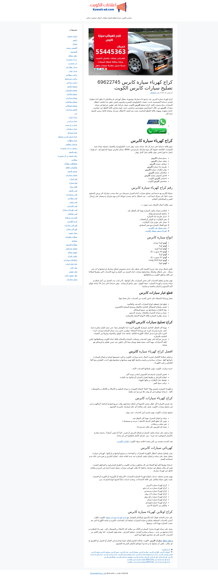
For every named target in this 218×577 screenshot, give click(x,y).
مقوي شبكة (72, 252)
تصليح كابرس (133, 552)
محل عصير (72, 233)
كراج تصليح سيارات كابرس (145, 554)
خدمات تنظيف (71, 144)
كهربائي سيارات (70, 225)
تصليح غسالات (71, 106)
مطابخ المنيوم (71, 245)
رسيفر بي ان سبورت (68, 148)
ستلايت (74, 160)
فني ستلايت (72, 198)
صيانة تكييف (72, 171)
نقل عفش (73, 272)
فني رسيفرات (71, 194)
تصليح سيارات (71, 98)
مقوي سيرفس (71, 248)
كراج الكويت (166, 549)
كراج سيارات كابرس (110, 554)
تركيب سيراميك (71, 79)
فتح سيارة (73, 183)
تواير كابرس (124, 552)
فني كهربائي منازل (69, 210)
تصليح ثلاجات (72, 94)
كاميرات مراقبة (71, 218)
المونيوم (74, 52)
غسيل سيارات (71, 175)
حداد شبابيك (72, 133)
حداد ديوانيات (71, 129)
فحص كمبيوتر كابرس (166, 554)
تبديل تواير (73, 71)
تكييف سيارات (71, 109)
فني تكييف (73, 190)
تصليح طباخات (71, 102)
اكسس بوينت (71, 48)
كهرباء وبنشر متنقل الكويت (156, 231)
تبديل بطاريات (71, 67)
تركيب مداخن (71, 82)
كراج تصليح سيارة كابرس (126, 554)
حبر (75, 113)
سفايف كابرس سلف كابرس (100, 552)
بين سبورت (72, 63)
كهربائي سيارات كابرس (141, 557)
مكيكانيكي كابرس (110, 557)
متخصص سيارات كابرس (125, 557)
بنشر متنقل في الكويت (157, 228)
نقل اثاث (73, 268)
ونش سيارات (72, 279)
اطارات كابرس (154, 552)
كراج (156, 554)
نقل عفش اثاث (71, 275)
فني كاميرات (72, 206)
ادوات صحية (72, 36)
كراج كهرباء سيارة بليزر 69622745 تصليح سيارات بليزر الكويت (148, 562)
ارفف (75, 40)
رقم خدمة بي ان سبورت (67, 156)
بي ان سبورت (71, 59)
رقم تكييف (73, 152)
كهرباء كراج (154, 557)
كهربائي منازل (71, 229)
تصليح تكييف (72, 86)
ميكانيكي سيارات (70, 260)
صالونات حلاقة (71, 167)
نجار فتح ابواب (71, 264)
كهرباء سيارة (163, 557)
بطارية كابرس (143, 552)
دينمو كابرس (115, 552)
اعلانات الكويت (123, 441)
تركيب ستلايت (71, 75)
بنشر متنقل (166, 540)
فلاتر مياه (73, 187)
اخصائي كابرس (165, 552)
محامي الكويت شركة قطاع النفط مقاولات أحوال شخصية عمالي (109, 18)
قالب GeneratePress (98, 573)
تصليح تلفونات (71, 90)
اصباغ (75, 44)
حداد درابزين (72, 121)
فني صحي (73, 202)
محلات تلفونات (71, 237)
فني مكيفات (72, 214)
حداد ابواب (72, 117)
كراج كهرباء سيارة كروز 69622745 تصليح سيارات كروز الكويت (148, 559)
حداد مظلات (72, 140)
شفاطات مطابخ (70, 163)
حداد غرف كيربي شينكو (67, 136)
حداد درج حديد (71, 125)
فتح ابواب (73, 179)
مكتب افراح (72, 256)
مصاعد (74, 241)
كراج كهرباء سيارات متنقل (115, 517)
